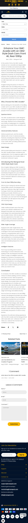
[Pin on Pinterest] (18, 327)
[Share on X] (13, 327)
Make (3, 27)
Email (3, 396)
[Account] (23, 12)
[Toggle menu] (2, 12)
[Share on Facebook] (8, 327)
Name (3, 389)
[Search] (25, 16)
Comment (4, 404)
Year (3, 21)
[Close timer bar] (26, 1)
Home (3, 44)
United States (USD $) (9, 505)
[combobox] (14, 16)
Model (3, 32)
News (8, 44)
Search (14, 39)
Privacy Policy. (12, 461)
